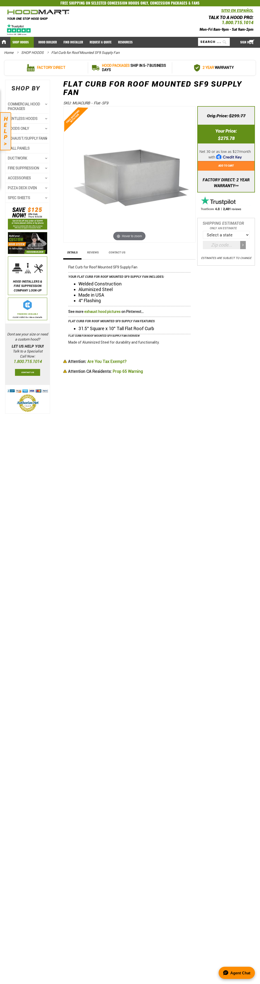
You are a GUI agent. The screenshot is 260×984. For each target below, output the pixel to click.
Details (72, 252)
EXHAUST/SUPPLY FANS (27, 138)
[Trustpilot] (19, 29)
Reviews (93, 252)
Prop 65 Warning (105, 371)
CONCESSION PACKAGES (168, 3)
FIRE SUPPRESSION (23, 168)
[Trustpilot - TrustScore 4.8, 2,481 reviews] (226, 204)
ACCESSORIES (19, 178)
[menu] (130, 42)
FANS (196, 3)
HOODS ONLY (18, 128)
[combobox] (214, 42)
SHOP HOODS (32, 53)
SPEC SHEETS (19, 198)
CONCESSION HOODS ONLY (127, 3)
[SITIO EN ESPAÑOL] (220, 12)
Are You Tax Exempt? (97, 361)
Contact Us (117, 252)
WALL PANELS (19, 148)
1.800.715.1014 (237, 22)
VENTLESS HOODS (23, 119)
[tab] (72, 254)
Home (9, 53)
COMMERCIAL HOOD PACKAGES (24, 106)
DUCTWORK (17, 158)
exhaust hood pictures (102, 312)
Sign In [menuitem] (245, 42)
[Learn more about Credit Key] (226, 153)
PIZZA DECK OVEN (22, 188)
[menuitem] (22, 42)
